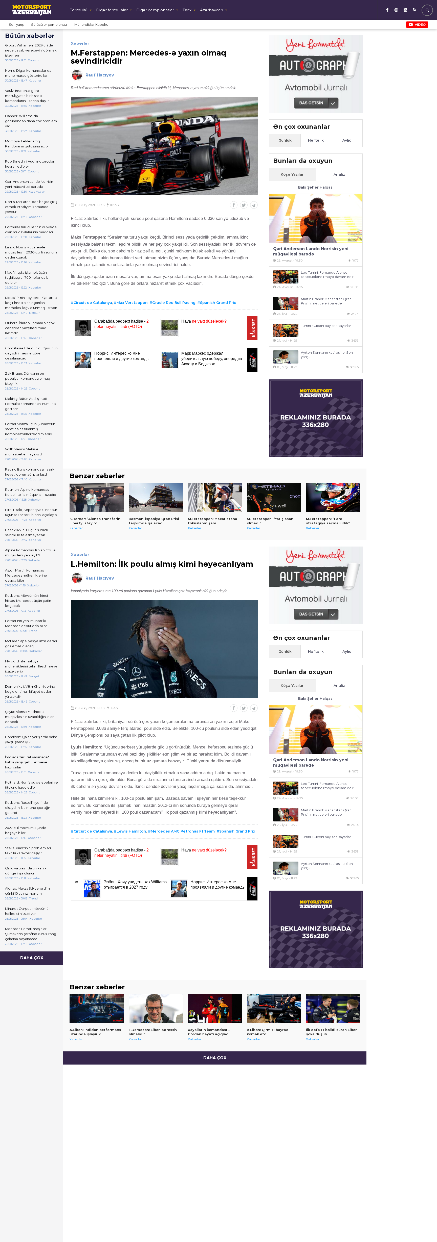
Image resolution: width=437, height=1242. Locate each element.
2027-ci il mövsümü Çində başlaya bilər (25, 830)
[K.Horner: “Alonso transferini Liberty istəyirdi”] (97, 497)
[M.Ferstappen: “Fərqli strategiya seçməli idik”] (333, 497)
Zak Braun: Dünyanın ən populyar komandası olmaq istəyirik (27, 378)
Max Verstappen (132, 302)
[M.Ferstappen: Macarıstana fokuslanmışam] (215, 497)
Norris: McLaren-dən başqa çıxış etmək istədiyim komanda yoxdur (31, 207)
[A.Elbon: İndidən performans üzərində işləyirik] (97, 1008)
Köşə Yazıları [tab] (292, 174)
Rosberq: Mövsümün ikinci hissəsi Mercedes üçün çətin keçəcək (28, 600)
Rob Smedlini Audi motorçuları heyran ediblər (30, 163)
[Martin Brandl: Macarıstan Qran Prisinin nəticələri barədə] (285, 303)
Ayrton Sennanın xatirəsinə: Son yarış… (327, 354)
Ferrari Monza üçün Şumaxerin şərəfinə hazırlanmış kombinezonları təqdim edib (30, 429)
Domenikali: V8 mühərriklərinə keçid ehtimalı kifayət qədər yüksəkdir (30, 691)
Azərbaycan (211, 10)
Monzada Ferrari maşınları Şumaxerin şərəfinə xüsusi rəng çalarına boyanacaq (30, 934)
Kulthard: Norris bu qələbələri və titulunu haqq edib (31, 784)
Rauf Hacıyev (99, 75)
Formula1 (79, 10)
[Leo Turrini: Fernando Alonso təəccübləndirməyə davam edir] (285, 277)
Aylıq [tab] (347, 140)
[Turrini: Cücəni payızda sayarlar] (285, 330)
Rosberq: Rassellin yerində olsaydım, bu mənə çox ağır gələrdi (27, 807)
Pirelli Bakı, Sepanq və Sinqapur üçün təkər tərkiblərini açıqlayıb (31, 512)
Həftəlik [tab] (316, 140)
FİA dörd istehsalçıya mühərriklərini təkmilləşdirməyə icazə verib (31, 666)
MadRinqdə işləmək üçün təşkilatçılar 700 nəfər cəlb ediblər (27, 277)
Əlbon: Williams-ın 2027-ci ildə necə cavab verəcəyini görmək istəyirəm (31, 50)
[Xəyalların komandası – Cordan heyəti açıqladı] (215, 1008)
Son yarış (16, 24)
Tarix (187, 10)
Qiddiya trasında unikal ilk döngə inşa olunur (26, 870)
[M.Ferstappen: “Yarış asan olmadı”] (274, 497)
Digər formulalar (112, 10)
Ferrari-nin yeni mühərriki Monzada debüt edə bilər (26, 623)
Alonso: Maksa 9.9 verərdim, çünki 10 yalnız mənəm (28, 890)
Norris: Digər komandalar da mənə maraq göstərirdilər (28, 72)
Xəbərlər (80, 43)
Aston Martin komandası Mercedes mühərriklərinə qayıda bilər (26, 575)
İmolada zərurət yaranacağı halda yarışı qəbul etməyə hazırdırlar (27, 762)
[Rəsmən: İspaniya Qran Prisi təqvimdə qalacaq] (156, 497)
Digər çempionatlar (155, 10)
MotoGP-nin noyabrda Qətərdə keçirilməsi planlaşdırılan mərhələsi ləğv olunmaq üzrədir (31, 303)
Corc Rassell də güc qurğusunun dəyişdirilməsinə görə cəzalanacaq (31, 353)
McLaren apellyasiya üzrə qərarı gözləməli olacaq (31, 643)
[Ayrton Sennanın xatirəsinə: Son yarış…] (285, 357)
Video (420, 24)
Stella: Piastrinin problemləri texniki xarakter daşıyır (28, 850)
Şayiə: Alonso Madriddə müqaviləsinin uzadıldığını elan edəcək (29, 717)
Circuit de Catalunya (93, 302)
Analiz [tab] (339, 174)
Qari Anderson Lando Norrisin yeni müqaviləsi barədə (29, 184)
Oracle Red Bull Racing (173, 302)
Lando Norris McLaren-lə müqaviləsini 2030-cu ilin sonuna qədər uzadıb (31, 252)
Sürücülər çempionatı (49, 24)
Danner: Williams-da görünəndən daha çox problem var (31, 121)
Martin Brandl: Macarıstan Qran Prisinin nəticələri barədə (326, 301)
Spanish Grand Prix (218, 302)
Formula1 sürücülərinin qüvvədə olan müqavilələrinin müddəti (31, 229)
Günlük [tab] (285, 140)
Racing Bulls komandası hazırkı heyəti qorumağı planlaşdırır (30, 471)
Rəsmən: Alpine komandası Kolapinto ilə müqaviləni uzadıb (30, 492)
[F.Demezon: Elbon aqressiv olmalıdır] (156, 1008)
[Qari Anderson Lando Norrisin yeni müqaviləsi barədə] (315, 218)
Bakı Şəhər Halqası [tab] (316, 187)
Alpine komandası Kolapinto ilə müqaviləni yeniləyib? (30, 552)
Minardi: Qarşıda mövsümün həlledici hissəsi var (28, 911)
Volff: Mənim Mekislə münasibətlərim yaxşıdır (24, 451)
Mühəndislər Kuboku (91, 24)
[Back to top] (423, 1228)
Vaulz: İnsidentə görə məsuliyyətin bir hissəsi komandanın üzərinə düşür (27, 96)
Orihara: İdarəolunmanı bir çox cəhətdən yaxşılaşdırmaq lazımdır (30, 328)
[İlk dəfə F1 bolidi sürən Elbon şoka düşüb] (333, 1008)
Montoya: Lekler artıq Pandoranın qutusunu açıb (26, 143)
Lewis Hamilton (131, 831)
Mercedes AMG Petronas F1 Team (183, 831)
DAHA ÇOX (31, 957)
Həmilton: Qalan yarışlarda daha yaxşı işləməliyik (31, 739)
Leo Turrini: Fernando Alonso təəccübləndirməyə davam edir (327, 274)
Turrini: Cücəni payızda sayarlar (326, 326)
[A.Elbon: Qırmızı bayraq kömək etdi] (274, 1008)
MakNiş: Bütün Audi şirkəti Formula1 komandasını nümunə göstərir (30, 404)
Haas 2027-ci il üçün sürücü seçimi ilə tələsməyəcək (26, 532)
